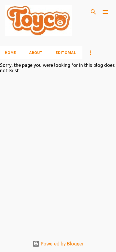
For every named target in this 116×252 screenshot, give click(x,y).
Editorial (66, 53)
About (36, 53)
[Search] (93, 12)
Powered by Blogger (62, 243)
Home (10, 53)
